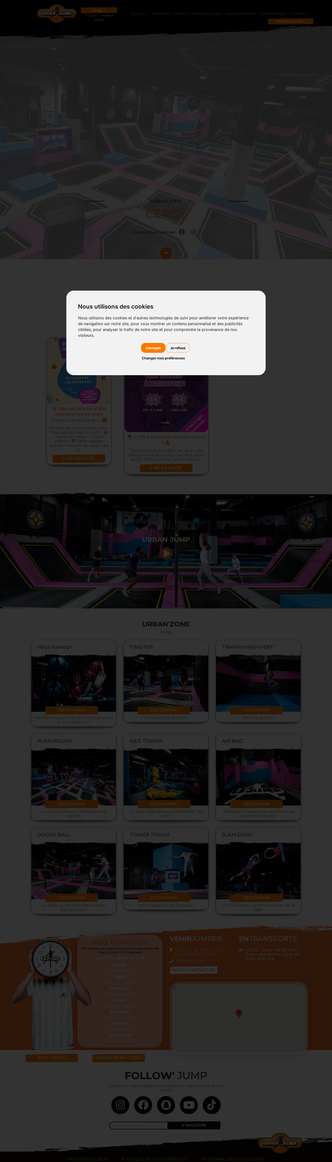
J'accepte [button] (153, 348)
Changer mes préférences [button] (163, 358)
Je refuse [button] (177, 348)
